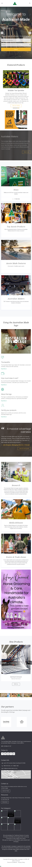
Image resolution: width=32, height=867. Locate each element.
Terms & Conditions (12, 862)
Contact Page (5, 790)
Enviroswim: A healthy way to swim (16, 266)
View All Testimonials (24, 448)
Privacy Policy (21, 862)
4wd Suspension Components (16, 90)
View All (16, 684)
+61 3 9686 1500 (14, 765)
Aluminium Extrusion (16, 677)
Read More (3, 368)
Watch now (26, 152)
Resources (4, 802)
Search (16, 49)
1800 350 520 (6, 765)
